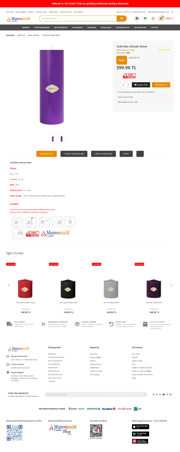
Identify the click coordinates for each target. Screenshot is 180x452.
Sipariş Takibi (137, 361)
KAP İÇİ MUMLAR (60, 27)
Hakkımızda (53, 12)
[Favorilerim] (145, 19)
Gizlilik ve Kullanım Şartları (142, 367)
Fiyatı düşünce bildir (125, 97)
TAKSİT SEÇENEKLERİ (74, 153)
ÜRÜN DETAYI (46, 153)
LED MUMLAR (77, 27)
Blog (134, 378)
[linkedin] (170, 394)
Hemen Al (162, 84)
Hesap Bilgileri (20, 12)
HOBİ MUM (91, 27)
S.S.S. (134, 364)
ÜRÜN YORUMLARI (103, 153)
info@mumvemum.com (159, 12)
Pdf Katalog (78, 12)
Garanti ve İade (66, 12)
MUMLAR (25, 27)
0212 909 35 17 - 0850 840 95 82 (132, 12)
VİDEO (126, 153)
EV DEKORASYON (122, 27)
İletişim (31, 12)
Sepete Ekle (142, 84)
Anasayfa (10, 35)
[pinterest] (167, 394)
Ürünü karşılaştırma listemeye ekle (131, 92)
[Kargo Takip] (137, 19)
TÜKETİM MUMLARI (41, 27)
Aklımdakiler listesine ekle (128, 102)
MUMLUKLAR (106, 27)
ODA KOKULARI (140, 27)
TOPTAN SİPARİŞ (157, 322)
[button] (171, 285)
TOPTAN (154, 27)
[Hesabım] (153, 19)
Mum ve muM (128, 50)
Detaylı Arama (41, 12)
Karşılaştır (150, 92)
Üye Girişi (9, 12)
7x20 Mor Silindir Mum (51, 35)
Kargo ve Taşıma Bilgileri (142, 371)
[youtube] (163, 394)
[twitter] (160, 394)
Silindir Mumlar (33, 35)
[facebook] (153, 394)
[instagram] (172, 12)
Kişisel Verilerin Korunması (142, 374)
